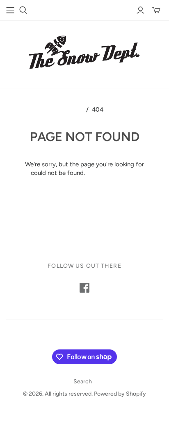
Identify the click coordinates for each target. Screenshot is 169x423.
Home (74, 109)
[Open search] (23, 10)
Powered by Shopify (120, 393)
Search (82, 381)
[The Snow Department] (84, 52)
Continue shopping (113, 173)
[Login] (140, 10)
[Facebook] (84, 288)
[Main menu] (10, 10)
